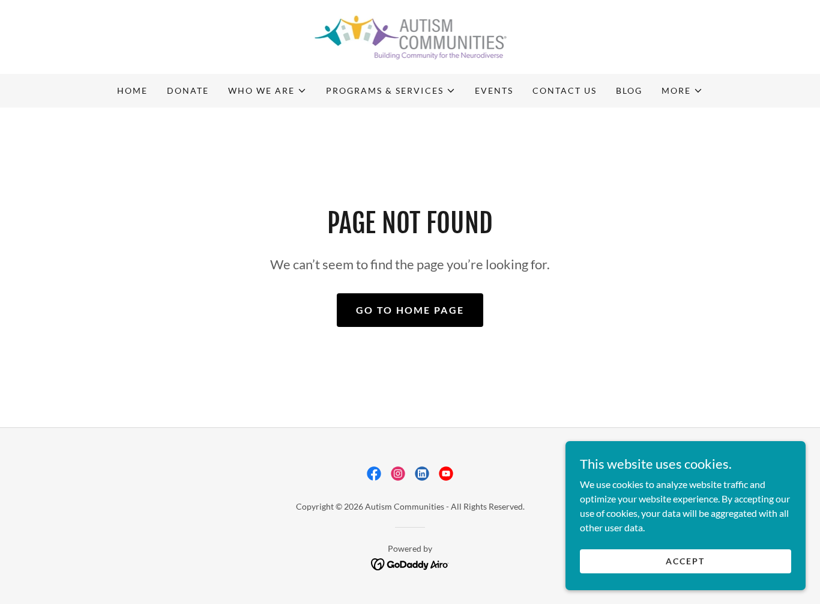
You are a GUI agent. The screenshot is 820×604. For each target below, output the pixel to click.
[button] (267, 91)
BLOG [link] (629, 90)
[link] (410, 35)
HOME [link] (132, 90)
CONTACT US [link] (564, 90)
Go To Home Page (410, 310)
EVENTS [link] (494, 90)
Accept (685, 561)
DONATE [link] (188, 90)
